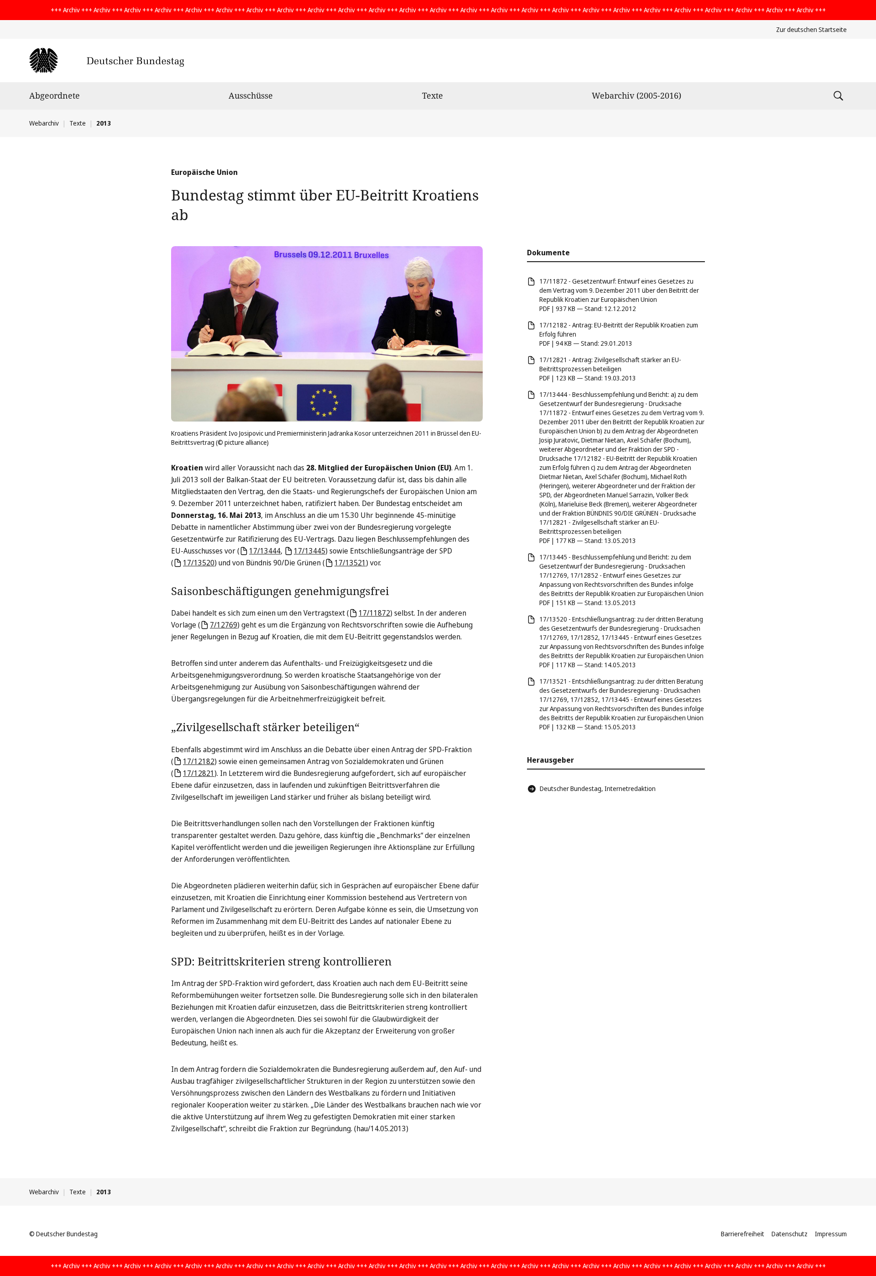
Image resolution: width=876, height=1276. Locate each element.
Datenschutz (790, 1233)
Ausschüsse (251, 95)
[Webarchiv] (106, 60)
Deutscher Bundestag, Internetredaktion (598, 788)
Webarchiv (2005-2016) (636, 95)
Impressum (831, 1233)
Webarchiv (44, 123)
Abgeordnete (54, 95)
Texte (432, 95)
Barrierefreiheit (742, 1233)
